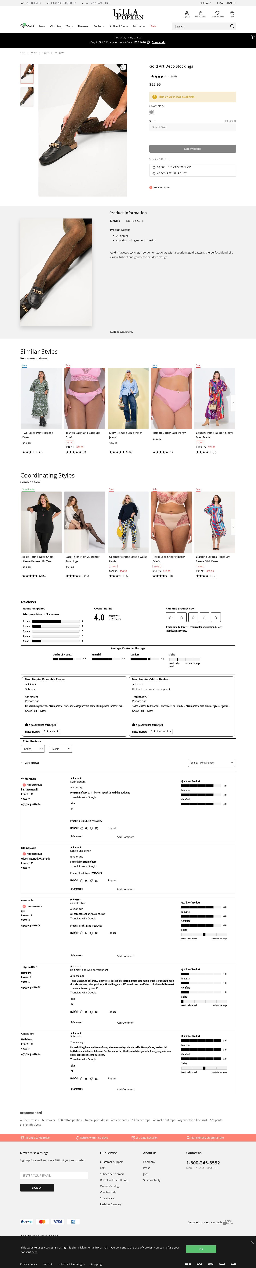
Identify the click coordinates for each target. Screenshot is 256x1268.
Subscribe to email (112, 1174)
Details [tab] (115, 221)
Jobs (146, 1174)
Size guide (230, 120)
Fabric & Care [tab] (134, 220)
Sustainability (151, 1180)
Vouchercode (108, 1192)
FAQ (102, 1168)
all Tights (59, 52)
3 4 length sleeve (30, 1124)
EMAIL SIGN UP (226, 3)
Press (146, 1168)
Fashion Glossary (110, 1204)
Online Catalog (109, 1186)
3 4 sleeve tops (141, 1120)
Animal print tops (164, 1120)
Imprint (47, 1264)
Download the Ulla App (114, 1180)
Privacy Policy (28, 1264)
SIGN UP (37, 1187)
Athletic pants (120, 1120)
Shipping (96, 1264)
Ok (201, 1249)
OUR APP (205, 3)
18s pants (216, 1120)
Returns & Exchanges (71, 1264)
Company (149, 1162)
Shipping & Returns (159, 159)
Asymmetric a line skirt (192, 1120)
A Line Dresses (29, 1120)
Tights (45, 52)
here (35, 1252)
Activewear (48, 1120)
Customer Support (111, 1162)
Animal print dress (96, 1120)
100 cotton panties (70, 1120)
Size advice (107, 1198)
